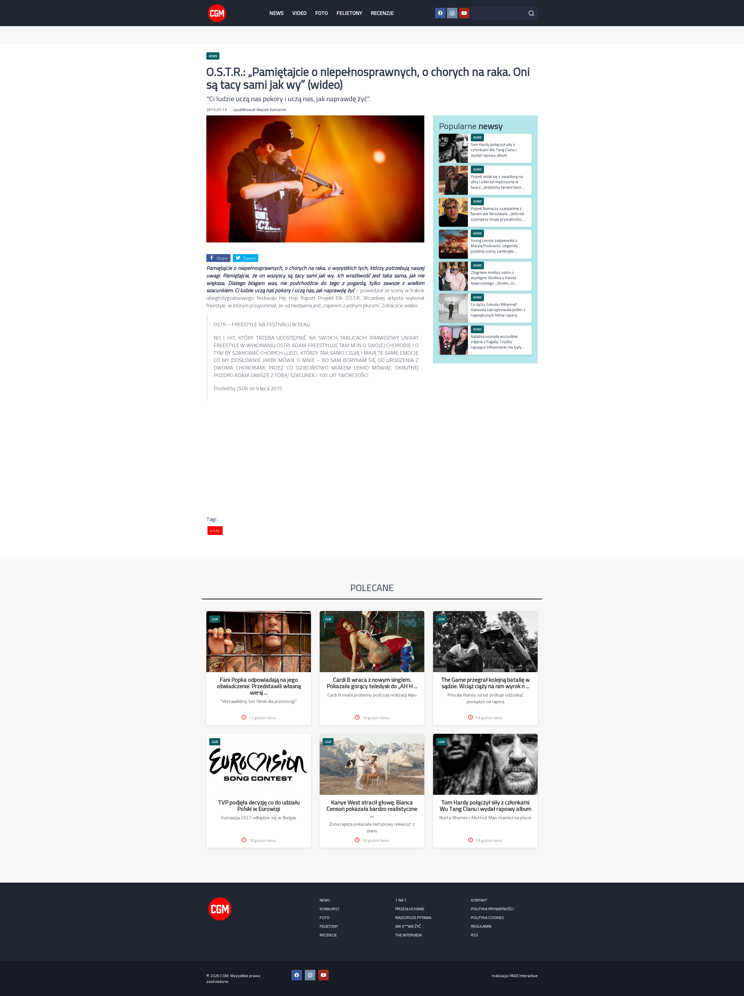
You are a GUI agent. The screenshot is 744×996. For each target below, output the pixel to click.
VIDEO (299, 13)
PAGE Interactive (523, 975)
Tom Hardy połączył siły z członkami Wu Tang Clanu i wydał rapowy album (493, 150)
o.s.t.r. (215, 530)
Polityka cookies (487, 917)
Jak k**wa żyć (408, 926)
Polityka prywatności (492, 909)
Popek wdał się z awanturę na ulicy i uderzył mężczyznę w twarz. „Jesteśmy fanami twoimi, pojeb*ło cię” (498, 184)
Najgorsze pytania (413, 917)
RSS (474, 935)
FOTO (321, 13)
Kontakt (479, 900)
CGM (215, 619)
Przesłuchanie (409, 909)
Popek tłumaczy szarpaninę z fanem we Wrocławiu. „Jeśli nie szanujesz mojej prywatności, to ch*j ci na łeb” (497, 216)
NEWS (276, 13)
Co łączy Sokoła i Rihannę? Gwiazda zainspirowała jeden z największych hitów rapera (498, 310)
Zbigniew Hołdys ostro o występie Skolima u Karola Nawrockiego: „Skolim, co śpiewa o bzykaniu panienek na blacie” (498, 283)
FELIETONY (349, 13)
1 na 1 (401, 900)
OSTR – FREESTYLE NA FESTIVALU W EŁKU (262, 324)
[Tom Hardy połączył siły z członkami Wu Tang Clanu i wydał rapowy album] (453, 137)
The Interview (408, 935)
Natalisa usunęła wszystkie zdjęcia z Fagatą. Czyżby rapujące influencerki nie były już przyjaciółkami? (496, 344)
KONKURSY (329, 909)
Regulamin (481, 926)
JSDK (242, 388)
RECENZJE (382, 13)
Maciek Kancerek (271, 109)
